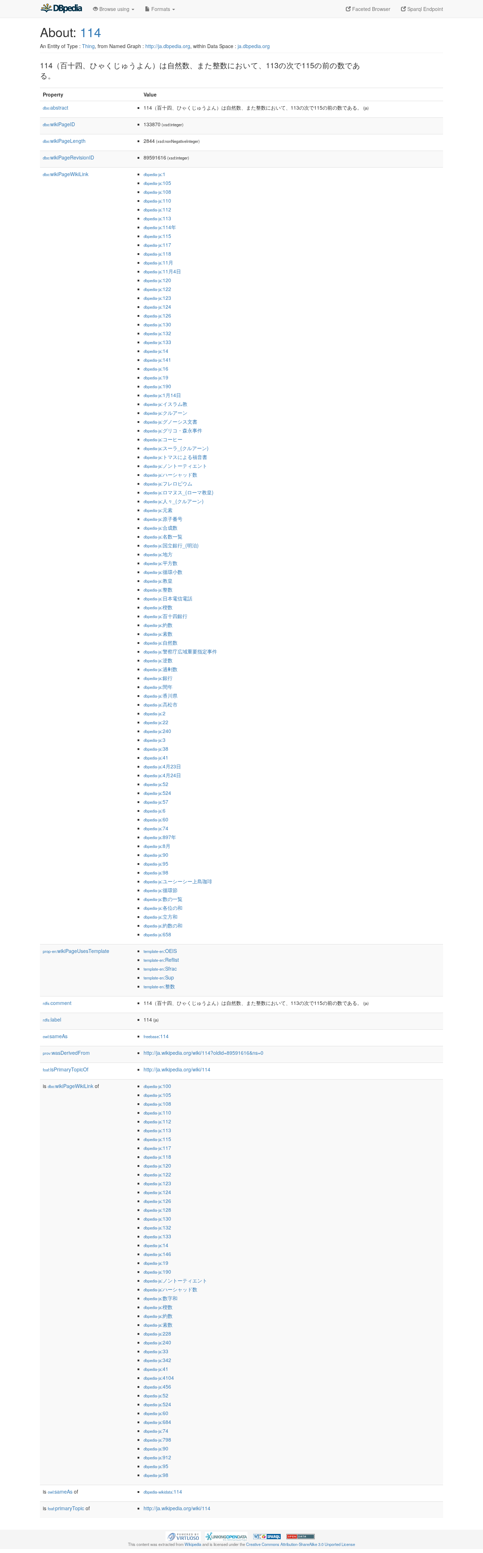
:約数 (158, 624)
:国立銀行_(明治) (171, 545)
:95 (156, 863)
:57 (156, 801)
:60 (156, 819)
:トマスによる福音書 (175, 456)
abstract (55, 107)
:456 (157, 1386)
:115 (157, 235)
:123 (157, 297)
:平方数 (161, 562)
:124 (157, 306)
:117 (157, 244)
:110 (157, 200)
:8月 (157, 845)
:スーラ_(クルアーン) (176, 448)
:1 (154, 174)
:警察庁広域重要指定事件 (180, 651)
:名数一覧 (163, 536)
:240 (157, 730)
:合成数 (161, 527)
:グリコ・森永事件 (173, 430)
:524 (157, 792)
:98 (156, 872)
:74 (156, 828)
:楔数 (158, 607)
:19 (156, 377)
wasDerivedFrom (66, 1052)
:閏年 (158, 686)
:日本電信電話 (168, 598)
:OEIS (160, 950)
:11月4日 (162, 271)
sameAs (55, 1036)
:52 (156, 783)
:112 (157, 209)
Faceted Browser (370, 8)
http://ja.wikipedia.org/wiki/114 (177, 1069)
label (52, 1019)
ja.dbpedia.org (254, 46)
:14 (156, 350)
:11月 (158, 262)
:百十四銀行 (165, 616)
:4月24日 (162, 775)
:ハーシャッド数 (170, 474)
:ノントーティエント (175, 465)
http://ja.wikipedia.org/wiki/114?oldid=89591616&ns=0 (203, 1052)
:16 (156, 368)
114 (90, 32)
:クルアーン (165, 412)
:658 (157, 934)
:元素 (158, 509)
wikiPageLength (64, 140)
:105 (157, 182)
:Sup (159, 977)
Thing (88, 46)
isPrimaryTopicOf (65, 1069)
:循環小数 (163, 571)
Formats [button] (160, 8)
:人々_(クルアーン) (174, 501)
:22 (156, 722)
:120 (157, 280)
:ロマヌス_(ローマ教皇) (179, 492)
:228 (157, 1333)
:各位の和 (163, 907)
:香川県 (161, 695)
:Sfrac (160, 968)
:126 (157, 315)
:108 (157, 191)
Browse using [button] (114, 8)
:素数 (158, 633)
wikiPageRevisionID (68, 157)
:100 (157, 1085)
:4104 (159, 1377)
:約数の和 (163, 925)
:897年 (160, 837)
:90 (156, 854)
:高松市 (161, 704)
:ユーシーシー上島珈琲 (178, 881)
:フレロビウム (168, 483)
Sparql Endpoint (424, 8)
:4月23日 (162, 766)
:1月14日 (162, 395)
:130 (157, 324)
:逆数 (158, 660)
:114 (156, 1036)
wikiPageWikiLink (65, 174)
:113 (157, 218)
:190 (157, 386)
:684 (157, 1421)
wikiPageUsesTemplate (76, 950)
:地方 (158, 554)
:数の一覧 (163, 898)
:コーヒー (163, 439)
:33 (156, 1351)
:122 (157, 288)
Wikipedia (193, 1544)
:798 (157, 1439)
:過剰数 (161, 669)
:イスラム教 (165, 403)
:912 (157, 1457)
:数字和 (161, 1298)
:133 (157, 341)
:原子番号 (163, 518)
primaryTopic (66, 1508)
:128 (157, 1209)
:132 (157, 333)
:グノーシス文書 (170, 421)
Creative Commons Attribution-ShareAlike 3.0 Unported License (300, 1544)
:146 (157, 1253)
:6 (154, 810)
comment (57, 1002)
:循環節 (161, 890)
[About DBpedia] (61, 9)
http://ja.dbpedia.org (167, 46)
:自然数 (161, 642)
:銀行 (158, 677)
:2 (154, 713)
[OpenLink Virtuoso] (183, 1536)
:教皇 (158, 580)
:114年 (160, 227)
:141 (157, 359)
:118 (157, 253)
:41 (156, 757)
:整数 (158, 589)
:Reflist (161, 959)
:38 (156, 748)
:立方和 (161, 916)
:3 (154, 739)
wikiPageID (59, 124)
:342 (157, 1359)
